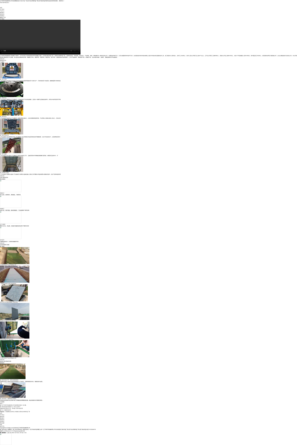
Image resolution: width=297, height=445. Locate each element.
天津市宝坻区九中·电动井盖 (6, 339)
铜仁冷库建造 (15, 411)
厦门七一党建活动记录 (5, 410)
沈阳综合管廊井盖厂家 (24, 411)
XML (1, 424)
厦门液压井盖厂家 (22, 1)
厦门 (23, 432)
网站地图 (2, 423)
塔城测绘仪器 (8, 411)
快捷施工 (2, 208)
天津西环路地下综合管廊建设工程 (8, 265)
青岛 (11, 432)
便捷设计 (2, 193)
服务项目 (2, 416)
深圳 (21, 432)
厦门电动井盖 (3, 116)
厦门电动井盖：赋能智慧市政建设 (8, 398)
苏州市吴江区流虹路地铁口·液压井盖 (9, 302)
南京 (18, 432)
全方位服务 (2, 224)
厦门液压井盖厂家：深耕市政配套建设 (9, 380)
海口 (26, 432)
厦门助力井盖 (3, 79)
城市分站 (2, 426)
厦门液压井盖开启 (4, 135)
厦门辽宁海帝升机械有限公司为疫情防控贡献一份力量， (13, 405)
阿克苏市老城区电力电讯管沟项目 (8, 321)
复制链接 (15, 427)
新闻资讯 (2, 14)
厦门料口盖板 (3, 154)
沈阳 (8, 432)
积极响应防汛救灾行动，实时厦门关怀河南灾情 (11, 408)
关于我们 (2, 9)
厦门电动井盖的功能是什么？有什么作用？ (10, 406)
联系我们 (2, 15)
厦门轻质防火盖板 (4, 172)
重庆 (13, 432)
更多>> (1, 403)
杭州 (16, 432)
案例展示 (2, 12)
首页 (1, 7)
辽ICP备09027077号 (9, 431)
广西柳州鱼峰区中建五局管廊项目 (8, 283)
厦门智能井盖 (3, 98)
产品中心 (2, 11)
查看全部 (2, 59)
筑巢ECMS (22, 431)
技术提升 (2, 240)
